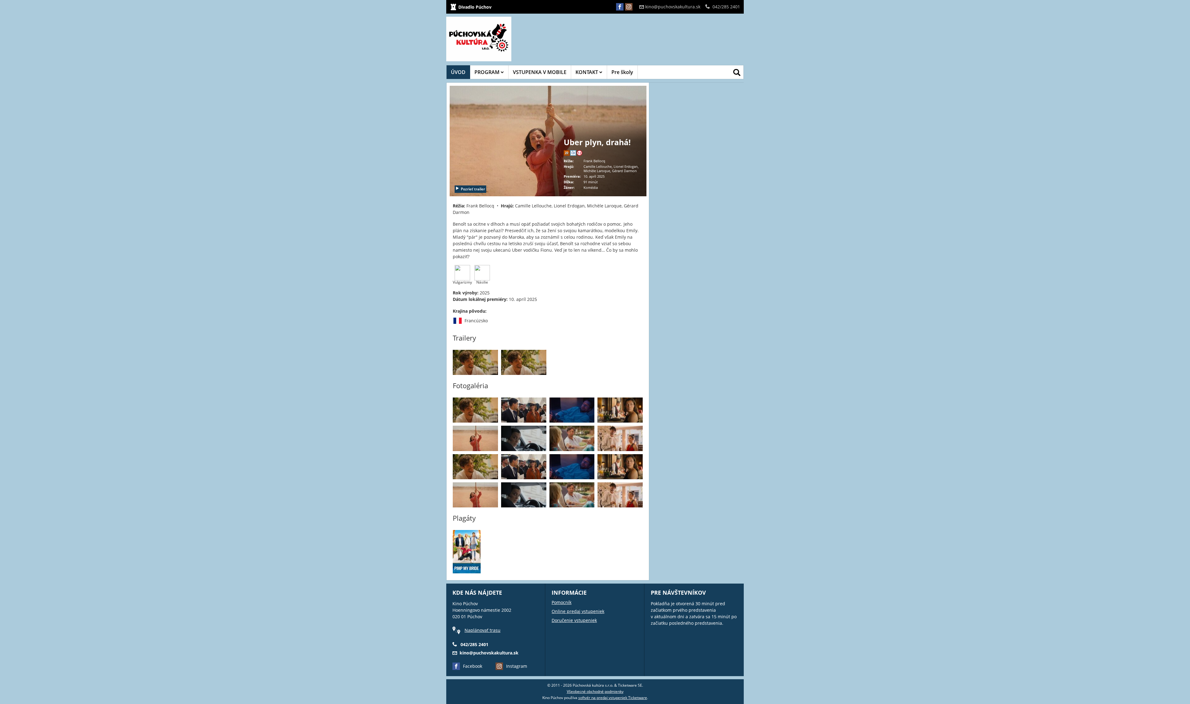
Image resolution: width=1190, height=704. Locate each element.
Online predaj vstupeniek (578, 611)
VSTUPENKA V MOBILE (539, 72)
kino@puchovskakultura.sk (672, 7)
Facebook (472, 666)
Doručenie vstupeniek (574, 620)
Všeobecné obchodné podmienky (595, 691)
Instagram (516, 666)
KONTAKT (587, 72)
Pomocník (561, 602)
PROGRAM (487, 72)
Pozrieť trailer (473, 189)
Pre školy (622, 72)
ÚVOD (458, 72)
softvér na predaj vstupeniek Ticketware (612, 697)
